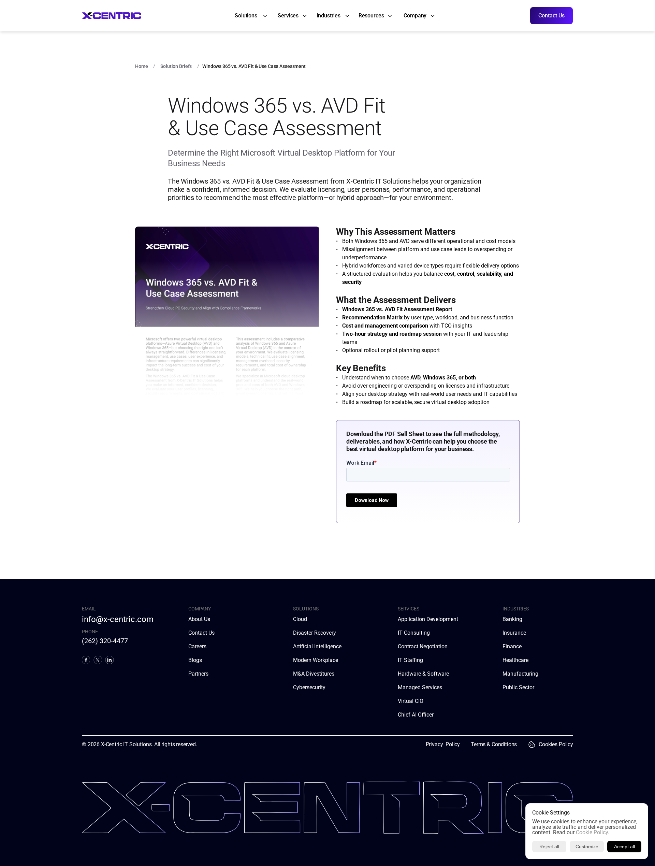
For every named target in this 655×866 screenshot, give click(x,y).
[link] (247, 16)
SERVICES (408, 608)
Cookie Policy (592, 832)
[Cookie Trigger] (532, 744)
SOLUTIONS (306, 608)
